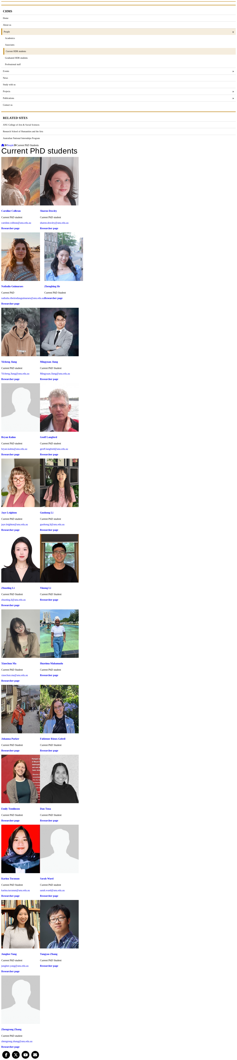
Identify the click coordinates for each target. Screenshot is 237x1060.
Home (5, 18)
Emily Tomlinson (10, 808)
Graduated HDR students (16, 58)
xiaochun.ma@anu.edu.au (14, 675)
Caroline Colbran (11, 210)
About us (7, 25)
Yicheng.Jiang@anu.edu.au (15, 373)
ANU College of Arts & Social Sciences (21, 124)
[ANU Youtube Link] (25, 1054)
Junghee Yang (9, 954)
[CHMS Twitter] (16, 1054)
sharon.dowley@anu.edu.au (54, 222)
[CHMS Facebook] (6, 1054)
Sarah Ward (47, 878)
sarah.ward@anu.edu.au (52, 890)
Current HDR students (16, 51)
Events (6, 71)
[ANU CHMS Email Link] (35, 1054)
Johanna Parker (10, 738)
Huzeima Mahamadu (51, 663)
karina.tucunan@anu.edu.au (15, 890)
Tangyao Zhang (48, 954)
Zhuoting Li (8, 588)
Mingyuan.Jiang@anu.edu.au (55, 373)
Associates (9, 44)
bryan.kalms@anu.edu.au (14, 449)
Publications (8, 98)
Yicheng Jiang (9, 361)
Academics (10, 38)
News (5, 78)
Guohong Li (46, 512)
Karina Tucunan (10, 878)
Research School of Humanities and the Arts (23, 131)
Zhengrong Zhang (11, 1029)
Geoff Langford (48, 437)
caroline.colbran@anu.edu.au (16, 222)
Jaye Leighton (9, 512)
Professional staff (13, 64)
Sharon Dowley (48, 210)
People (7, 31)
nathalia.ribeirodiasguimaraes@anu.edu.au (22, 298)
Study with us (9, 84)
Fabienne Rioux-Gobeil (52, 738)
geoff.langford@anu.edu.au (54, 449)
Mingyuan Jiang (49, 361)
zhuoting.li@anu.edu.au (13, 599)
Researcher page (10, 228)
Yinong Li (45, 588)
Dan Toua (45, 808)
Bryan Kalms (8, 437)
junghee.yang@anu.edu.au (15, 965)
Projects (6, 91)
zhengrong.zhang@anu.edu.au (16, 1041)
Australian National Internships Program (21, 138)
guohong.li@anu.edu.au (52, 524)
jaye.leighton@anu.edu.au (14, 524)
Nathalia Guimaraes (12, 286)
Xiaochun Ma (8, 663)
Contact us (7, 105)
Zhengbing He (52, 286)
